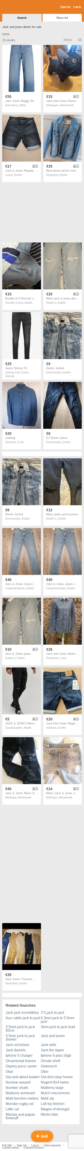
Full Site (7, 1145)
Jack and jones (53, 1036)
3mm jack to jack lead (58, 1027)
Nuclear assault (18, 1082)
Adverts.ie (19, 7)
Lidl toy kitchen (53, 1104)
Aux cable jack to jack (23, 1018)
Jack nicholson (17, 1045)
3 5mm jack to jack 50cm (20, 1028)
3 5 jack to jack (52, 1012)
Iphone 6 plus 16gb (56, 1055)
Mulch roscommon (55, 1093)
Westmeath (67, 105)
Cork (21, 442)
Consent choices (34, 1147)
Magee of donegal (55, 1109)
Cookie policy (10, 1147)
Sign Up (65, 6)
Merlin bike (49, 1114)
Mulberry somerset (20, 1093)
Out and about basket (22, 1077)
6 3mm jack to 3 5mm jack (57, 1019)
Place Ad (62, 17)
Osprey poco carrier (21, 1066)
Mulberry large (52, 1088)
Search (21, 17)
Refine (68, 40)
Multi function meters (22, 1098)
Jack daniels (16, 1050)
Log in (35, 1145)
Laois (63, 658)
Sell (44, 1136)
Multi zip (47, 1098)
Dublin (18, 175)
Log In (77, 6)
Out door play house (57, 1077)
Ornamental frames (21, 1061)
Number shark (17, 1088)
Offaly (22, 105)
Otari (9, 1071)
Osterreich (49, 1066)
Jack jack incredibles (22, 1012)
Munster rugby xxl (20, 1104)
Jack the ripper (52, 1050)
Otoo (44, 1071)
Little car (12, 1109)
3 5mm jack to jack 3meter (20, 1037)
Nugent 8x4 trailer (55, 1082)
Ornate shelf (50, 1061)
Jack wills (48, 1045)
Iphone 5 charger (19, 1055)
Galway (9, 376)
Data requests (52, 1145)
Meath (27, 727)
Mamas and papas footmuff (20, 1116)
